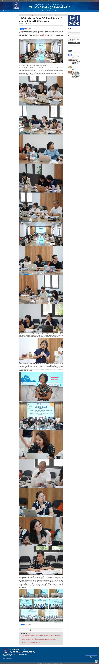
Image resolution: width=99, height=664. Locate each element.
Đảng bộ (56, 10)
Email (69, 35)
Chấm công (51, 0)
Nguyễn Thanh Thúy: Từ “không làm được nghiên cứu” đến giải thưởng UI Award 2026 (76, 62)
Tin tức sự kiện (75, 50)
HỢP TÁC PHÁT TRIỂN (25, 15)
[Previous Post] (30, 630)
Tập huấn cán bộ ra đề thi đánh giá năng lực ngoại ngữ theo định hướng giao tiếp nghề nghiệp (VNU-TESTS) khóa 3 (76, 75)
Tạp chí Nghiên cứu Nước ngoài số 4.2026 (75, 51)
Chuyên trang (41, 0)
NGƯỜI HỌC (30, 10)
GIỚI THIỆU (7, 10)
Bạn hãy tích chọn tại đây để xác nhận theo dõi (73, 40)
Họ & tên (69, 31)
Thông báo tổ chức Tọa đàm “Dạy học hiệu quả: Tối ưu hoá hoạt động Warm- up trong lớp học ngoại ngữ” (38, 638)
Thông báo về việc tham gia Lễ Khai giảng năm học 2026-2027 (75, 56)
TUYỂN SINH (18, 10)
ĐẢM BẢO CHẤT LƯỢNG (21, 0)
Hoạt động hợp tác (32, 15)
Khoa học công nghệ (38, 10)
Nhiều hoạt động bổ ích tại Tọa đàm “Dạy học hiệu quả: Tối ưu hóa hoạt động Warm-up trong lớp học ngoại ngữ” (39, 639)
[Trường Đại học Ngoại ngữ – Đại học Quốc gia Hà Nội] (49, 6)
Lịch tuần (46, 0)
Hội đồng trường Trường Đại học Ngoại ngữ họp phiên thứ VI (31, 642)
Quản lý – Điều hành (13, 0)
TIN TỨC (12, 10)
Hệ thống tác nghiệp (5, 0)
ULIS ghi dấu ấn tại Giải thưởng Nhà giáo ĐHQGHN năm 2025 (75, 68)
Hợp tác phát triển (49, 10)
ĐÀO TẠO (24, 10)
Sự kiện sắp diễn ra (76, 53)
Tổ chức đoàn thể (29, 0)
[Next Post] (52, 630)
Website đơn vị (35, 0)
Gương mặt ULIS (75, 59)
